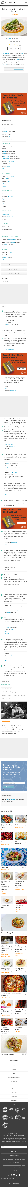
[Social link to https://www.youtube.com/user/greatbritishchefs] (16, 1175)
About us (6, 1167)
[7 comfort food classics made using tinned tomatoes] (21, 940)
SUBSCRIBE (9, 786)
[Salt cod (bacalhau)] (21, 836)
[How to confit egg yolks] (14, 922)
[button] (26, 3)
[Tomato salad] (14, 857)
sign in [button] (7, 799)
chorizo (17, 59)
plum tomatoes (7, 194)
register (13, 799)
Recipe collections (14, 1085)
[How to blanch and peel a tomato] (21, 1004)
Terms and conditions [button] (7, 789)
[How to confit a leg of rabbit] (21, 963)
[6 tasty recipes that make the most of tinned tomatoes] (14, 983)
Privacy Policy (21, 1167)
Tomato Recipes (6, 688)
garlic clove (6, 199)
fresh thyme (11, 161)
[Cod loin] (21, 819)
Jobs (10, 1167)
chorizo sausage (12, 239)
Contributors (14, 1167)
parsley (5, 64)
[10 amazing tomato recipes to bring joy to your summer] (7, 1022)
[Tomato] (7, 819)
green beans (11, 176)
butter (8, 166)
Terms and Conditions (14, 1170)
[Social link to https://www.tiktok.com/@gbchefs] (19, 1175)
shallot (6, 178)
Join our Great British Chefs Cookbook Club (12, 1165)
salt (9, 136)
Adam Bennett (15, 14)
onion (4, 153)
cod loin (5, 131)
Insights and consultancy (20, 1159)
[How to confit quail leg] (14, 1044)
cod (22, 53)
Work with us (10, 1159)
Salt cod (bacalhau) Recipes (9, 692)
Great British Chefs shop (14, 1162)
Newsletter (14, 1100)
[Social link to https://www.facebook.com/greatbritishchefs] (8, 1175)
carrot (4, 151)
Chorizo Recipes (6, 695)
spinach (10, 252)
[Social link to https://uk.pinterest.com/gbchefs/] (11, 1175)
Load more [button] (13, 1061)
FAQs (23, 1165)
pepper (4, 186)
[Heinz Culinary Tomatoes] (21, 900)
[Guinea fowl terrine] (21, 1022)
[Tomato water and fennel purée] (7, 940)
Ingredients (14, 1081)
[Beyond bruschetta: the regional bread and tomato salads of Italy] (7, 876)
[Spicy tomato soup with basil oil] (7, 1004)
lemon (5, 244)
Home (14, 1065)
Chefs (14, 1073)
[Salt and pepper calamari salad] (7, 963)
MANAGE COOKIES (14, 1183)
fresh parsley (12, 227)
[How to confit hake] (7, 900)
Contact (5, 1159)
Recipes (14, 1069)
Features (14, 1088)
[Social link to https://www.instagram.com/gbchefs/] (14, 1175)
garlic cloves (6, 158)
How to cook (14, 1092)
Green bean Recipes (19, 695)
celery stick (6, 156)
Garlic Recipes (6, 698)
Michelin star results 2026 (14, 1077)
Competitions (14, 1096)
